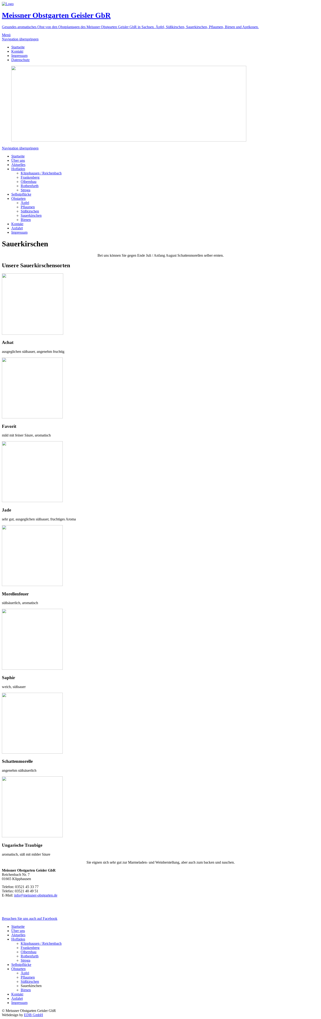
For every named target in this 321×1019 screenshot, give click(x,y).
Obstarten (18, 199)
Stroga (25, 190)
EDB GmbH (33, 1015)
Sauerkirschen (31, 215)
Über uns (18, 160)
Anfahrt (17, 228)
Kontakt (17, 51)
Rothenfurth (30, 186)
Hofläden (18, 169)
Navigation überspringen (20, 39)
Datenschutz (20, 60)
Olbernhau (28, 182)
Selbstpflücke (21, 194)
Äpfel (25, 203)
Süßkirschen (30, 211)
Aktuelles (18, 165)
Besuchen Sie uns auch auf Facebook (29, 919)
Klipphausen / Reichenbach (41, 173)
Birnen (26, 220)
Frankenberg (30, 177)
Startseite (18, 47)
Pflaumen (28, 207)
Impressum (19, 56)
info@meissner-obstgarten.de (35, 895)
